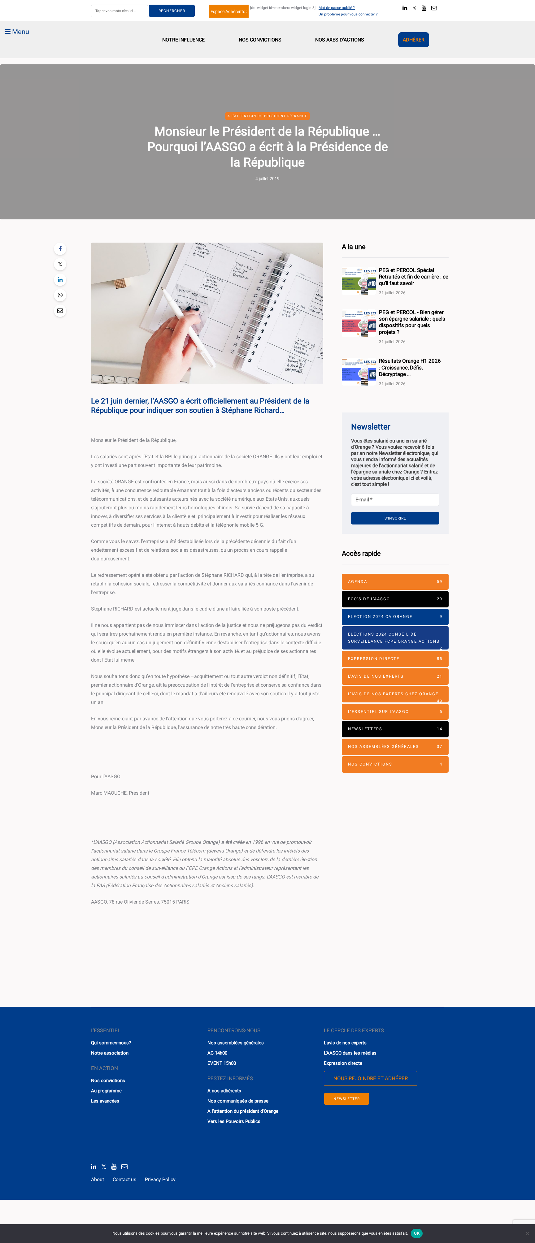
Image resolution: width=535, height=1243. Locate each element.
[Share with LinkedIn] (60, 280)
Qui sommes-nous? (111, 1043)
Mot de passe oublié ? (337, 8)
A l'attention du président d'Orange (242, 1111)
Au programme (106, 1091)
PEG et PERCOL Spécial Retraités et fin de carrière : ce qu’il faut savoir (413, 277)
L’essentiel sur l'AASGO (395, 711)
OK (417, 1233)
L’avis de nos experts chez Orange (395, 697)
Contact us (124, 1179)
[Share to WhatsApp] (60, 295)
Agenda (395, 581)
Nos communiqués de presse (237, 1101)
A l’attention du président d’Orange (267, 116)
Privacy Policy (160, 1179)
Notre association (109, 1053)
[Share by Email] (60, 310)
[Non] (527, 1233)
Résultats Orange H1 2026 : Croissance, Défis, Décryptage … (410, 367)
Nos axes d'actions (339, 40)
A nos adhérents (224, 1091)
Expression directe (395, 658)
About (97, 1179)
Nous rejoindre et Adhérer (370, 1078)
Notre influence (183, 40)
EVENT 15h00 (221, 1063)
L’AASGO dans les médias (350, 1053)
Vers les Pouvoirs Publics (233, 1121)
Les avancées (105, 1101)
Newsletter (346, 1099)
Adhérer (413, 40)
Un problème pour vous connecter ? (348, 14)
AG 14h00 (217, 1053)
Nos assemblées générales (395, 746)
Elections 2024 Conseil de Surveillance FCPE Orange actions (395, 641)
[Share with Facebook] (60, 249)
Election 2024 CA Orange (395, 616)
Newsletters (395, 729)
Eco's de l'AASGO (395, 599)
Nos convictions (260, 40)
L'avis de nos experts (345, 1043)
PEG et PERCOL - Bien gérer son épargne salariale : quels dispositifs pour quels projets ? (412, 322)
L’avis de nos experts (395, 676)
